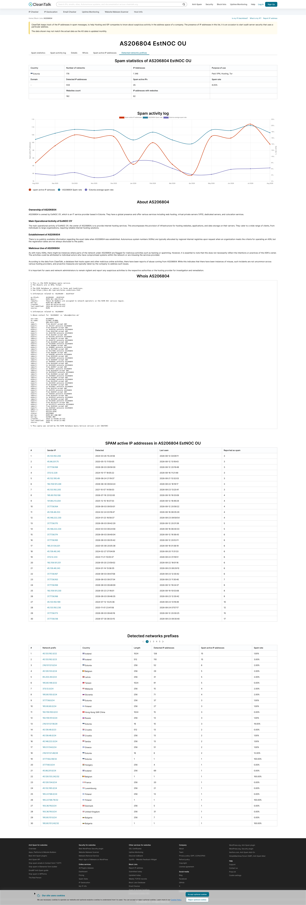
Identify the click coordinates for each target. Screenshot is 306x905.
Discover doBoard (136, 856)
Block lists (221, 4)
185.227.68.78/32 (50, 800)
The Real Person (35, 878)
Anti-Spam (197, 4)
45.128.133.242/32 (51, 776)
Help (253, 4)
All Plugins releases (86, 868)
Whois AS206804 (153, 276)
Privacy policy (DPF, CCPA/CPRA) (192, 856)
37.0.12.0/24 (48, 688)
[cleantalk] (40, 4)
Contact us (233, 868)
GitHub (181, 882)
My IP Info (83, 886)
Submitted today (135, 871)
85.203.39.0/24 (50, 677)
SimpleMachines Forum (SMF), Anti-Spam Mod (247, 856)
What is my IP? (255, 18)
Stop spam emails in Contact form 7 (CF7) (45, 863)
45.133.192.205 (54, 489)
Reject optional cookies (197, 900)
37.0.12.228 (52, 473)
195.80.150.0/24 (50, 694)
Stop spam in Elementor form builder (43, 867)
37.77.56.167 (52, 574)
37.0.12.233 (52, 557)
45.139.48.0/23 (49, 729)
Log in (261, 4)
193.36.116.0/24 (49, 806)
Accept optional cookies (197, 894)
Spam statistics (38, 53)
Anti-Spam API (34, 859)
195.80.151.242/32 (51, 823)
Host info (138, 12)
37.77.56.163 (52, 579)
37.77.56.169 (52, 585)
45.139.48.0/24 (49, 735)
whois (85, 53)
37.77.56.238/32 (50, 759)
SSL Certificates (135, 849)
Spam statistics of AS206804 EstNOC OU (153, 60)
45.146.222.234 (54, 529)
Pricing (81, 875)
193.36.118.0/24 (50, 811)
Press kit (232, 872)
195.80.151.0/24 (50, 817)
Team (181, 852)
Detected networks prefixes (134, 53)
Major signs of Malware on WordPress (93, 859)
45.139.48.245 (53, 551)
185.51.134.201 (53, 546)
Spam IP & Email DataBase (139, 890)
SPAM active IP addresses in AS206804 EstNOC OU (153, 443)
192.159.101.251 (54, 562)
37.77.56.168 (52, 467)
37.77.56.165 (52, 540)
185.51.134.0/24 (49, 747)
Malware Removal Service (89, 856)
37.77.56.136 (52, 619)
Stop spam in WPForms (38, 874)
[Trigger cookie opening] (33, 893)
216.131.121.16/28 (50, 724)
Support (232, 864)
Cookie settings (235, 875)
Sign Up (271, 4)
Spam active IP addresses (105, 53)
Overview (32, 849)
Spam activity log (58, 53)
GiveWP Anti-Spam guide (38, 870)
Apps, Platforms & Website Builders (42, 852)
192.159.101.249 (54, 484)
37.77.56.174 (52, 534)
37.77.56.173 (52, 613)
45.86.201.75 (53, 461)
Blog (181, 875)
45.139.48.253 (53, 512)
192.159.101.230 (54, 590)
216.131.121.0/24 (50, 665)
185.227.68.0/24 (50, 794)
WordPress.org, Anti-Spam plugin (242, 845)
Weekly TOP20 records (138, 879)
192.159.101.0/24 (50, 718)
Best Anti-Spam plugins (38, 856)
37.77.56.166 (52, 596)
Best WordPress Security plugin (91, 849)
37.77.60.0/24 (49, 765)
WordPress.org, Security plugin (241, 849)
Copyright (183, 863)
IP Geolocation (50, 12)
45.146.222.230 (54, 517)
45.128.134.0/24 (50, 782)
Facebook (183, 879)
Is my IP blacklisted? (240, 18)
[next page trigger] (162, 641)
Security (209, 4)
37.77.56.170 (52, 523)
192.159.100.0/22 (50, 712)
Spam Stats (83, 879)
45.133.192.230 (54, 607)
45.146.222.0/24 (50, 741)
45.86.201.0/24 (49, 770)
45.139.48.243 (53, 568)
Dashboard (83, 871)
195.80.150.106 (53, 495)
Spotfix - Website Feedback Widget (143, 859)
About (181, 849)
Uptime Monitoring (238, 4)
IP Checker (33, 12)
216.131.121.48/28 (50, 753)
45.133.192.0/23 (50, 659)
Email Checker (69, 12)
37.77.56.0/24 (49, 700)
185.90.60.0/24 (49, 706)
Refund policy (184, 859)
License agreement (186, 867)
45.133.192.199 (53, 602)
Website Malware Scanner (116, 12)
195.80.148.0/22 (50, 683)
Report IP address (270, 18)
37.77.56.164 (52, 506)
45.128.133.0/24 (50, 671)
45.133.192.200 (54, 456)
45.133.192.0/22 (50, 653)
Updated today (135, 875)
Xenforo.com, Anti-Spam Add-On (242, 852)
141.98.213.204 (54, 501)
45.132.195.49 (53, 478)
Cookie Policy (176, 900)
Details (74, 53)
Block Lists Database (137, 882)
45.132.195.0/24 (50, 788)
